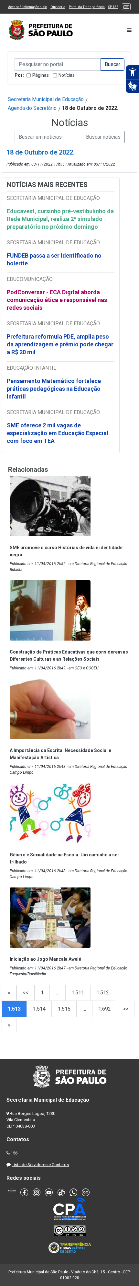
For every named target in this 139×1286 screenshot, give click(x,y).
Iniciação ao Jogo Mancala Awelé (45, 959)
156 (14, 1153)
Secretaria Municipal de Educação (46, 99)
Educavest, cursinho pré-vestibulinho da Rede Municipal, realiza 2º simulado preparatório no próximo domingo (60, 219)
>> (125, 1009)
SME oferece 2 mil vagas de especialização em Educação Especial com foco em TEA (57, 433)
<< (25, 993)
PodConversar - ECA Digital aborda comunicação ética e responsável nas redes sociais (57, 300)
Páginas (40, 75)
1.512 (102, 993)
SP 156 (113, 7)
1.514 (39, 1009)
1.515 (64, 1009)
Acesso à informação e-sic (27, 7)
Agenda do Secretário (32, 108)
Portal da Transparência (87, 7)
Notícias (67, 75)
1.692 (104, 1009)
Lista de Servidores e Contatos (40, 1164)
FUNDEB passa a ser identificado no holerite (54, 259)
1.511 (77, 993)
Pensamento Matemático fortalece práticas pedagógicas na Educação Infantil (54, 388)
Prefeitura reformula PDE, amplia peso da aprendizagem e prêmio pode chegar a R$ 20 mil (60, 344)
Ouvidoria (57, 7)
